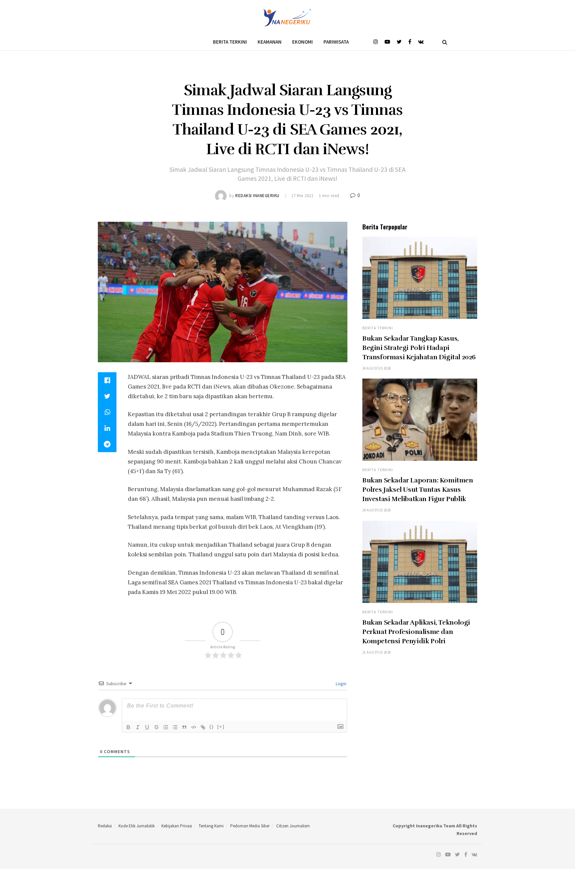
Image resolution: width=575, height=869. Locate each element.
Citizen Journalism (293, 826)
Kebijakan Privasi (176, 826)
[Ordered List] (165, 727)
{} (211, 726)
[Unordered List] (175, 727)
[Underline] (147, 727)
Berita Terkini (230, 42)
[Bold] (128, 727)
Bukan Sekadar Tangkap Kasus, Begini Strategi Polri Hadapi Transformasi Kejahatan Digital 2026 (419, 347)
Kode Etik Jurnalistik (136, 826)
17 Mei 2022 (302, 195)
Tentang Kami (211, 826)
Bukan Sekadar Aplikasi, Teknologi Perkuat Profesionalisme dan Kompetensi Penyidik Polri (416, 631)
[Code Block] (193, 727)
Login (340, 684)
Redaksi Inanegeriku (257, 195)
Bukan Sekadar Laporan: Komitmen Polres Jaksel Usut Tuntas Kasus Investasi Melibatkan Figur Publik (417, 489)
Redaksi (105, 826)
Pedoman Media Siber (250, 826)
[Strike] (156, 727)
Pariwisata (336, 42)
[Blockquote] (184, 727)
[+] (221, 726)
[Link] (203, 727)
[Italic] (137, 727)
